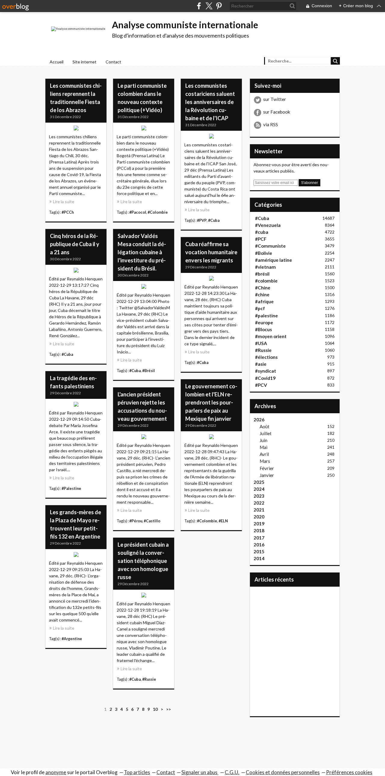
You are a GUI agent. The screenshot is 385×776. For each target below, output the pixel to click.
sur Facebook (276, 112)
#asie (260, 364)
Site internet (84, 61)
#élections (266, 357)
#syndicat (265, 371)
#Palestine (71, 488)
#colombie (266, 280)
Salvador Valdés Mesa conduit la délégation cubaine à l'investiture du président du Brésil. (142, 252)
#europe (264, 322)
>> (168, 709)
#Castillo (152, 521)
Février (267, 468)
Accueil (56, 61)
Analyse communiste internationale (185, 24)
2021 (259, 509)
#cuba (261, 232)
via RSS (270, 124)
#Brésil (148, 370)
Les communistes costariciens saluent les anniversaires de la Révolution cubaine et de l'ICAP (210, 101)
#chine (262, 294)
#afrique (264, 301)
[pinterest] (219, 5)
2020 (259, 516)
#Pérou (135, 521)
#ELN (223, 521)
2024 (259, 489)
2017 (259, 537)
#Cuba (214, 220)
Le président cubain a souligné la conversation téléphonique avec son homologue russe (143, 560)
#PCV (261, 385)
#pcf (260, 308)
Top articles (137, 772)
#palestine (266, 315)
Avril (264, 454)
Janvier (267, 475)
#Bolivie (263, 253)
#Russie (149, 679)
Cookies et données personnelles (283, 772)
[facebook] (199, 5)
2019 (259, 523)
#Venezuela (268, 225)
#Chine (262, 287)
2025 (259, 482)
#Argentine (72, 639)
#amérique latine (273, 260)
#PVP (202, 220)
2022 (259, 503)
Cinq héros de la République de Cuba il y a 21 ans (74, 244)
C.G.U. (232, 772)
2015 (259, 551)
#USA (261, 343)
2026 (259, 419)
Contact (113, 61)
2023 (259, 496)
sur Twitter (274, 99)
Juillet (266, 433)
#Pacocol (137, 212)
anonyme (55, 772)
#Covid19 (265, 378)
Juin (263, 440)
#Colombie (158, 212)
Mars (265, 461)
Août (265, 426)
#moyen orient (271, 336)
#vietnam (265, 267)
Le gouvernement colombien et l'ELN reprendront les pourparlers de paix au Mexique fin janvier (211, 402)
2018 (259, 530)
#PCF (260, 239)
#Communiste (270, 246)
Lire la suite (63, 201)
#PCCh (68, 212)
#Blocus (263, 329)
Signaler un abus (199, 772)
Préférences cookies (349, 772)
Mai (263, 447)
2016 (259, 544)
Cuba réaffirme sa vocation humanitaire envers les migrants (211, 252)
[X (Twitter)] (209, 5)
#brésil (262, 273)
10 (155, 709)
